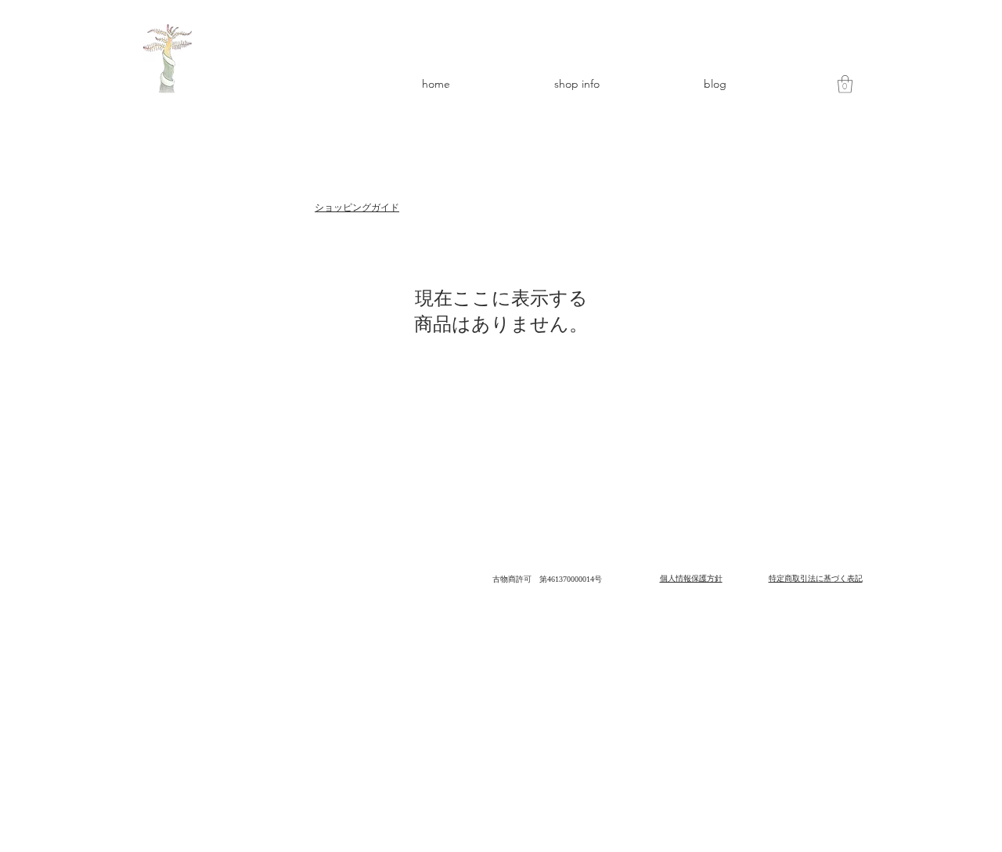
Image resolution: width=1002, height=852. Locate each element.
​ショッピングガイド (357, 207)
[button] (845, 84)
